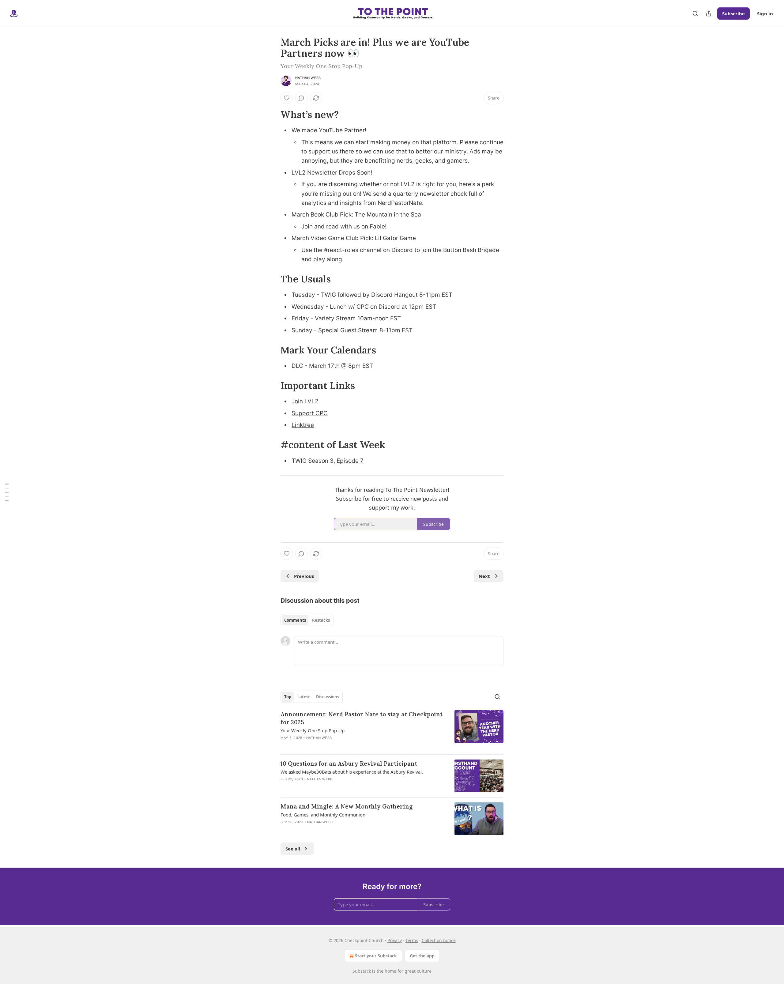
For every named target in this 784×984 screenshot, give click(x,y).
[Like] (287, 98)
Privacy (394, 940)
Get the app (422, 956)
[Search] (695, 13)
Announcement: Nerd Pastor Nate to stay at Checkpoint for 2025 (362, 718)
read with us (343, 226)
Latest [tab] (303, 696)
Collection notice (439, 940)
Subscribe (733, 13)
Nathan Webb (308, 78)
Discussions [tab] (327, 696)
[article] (392, 730)
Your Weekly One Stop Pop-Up (313, 730)
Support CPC (310, 413)
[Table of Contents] (6, 492)
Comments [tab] (295, 620)
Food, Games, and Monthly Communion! (324, 815)
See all (292, 849)
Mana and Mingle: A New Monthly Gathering (347, 806)
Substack (361, 971)
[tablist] (307, 620)
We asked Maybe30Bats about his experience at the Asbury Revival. (352, 772)
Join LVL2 (305, 401)
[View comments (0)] (301, 98)
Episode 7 (350, 460)
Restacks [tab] (321, 620)
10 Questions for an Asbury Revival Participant (349, 763)
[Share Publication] (709, 13)
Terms (411, 940)
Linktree (303, 424)
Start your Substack (376, 956)
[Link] (272, 114)
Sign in (765, 13)
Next (484, 576)
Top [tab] (287, 696)
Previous (304, 576)
